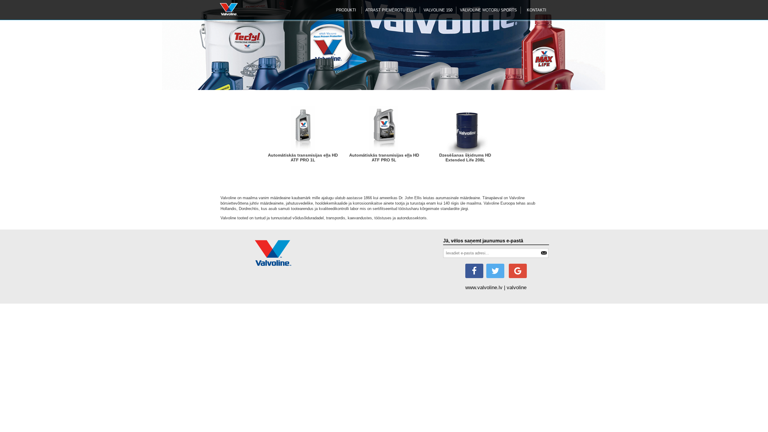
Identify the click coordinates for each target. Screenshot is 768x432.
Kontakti (536, 10)
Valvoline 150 (438, 10)
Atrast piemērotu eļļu (390, 10)
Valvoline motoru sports (488, 10)
